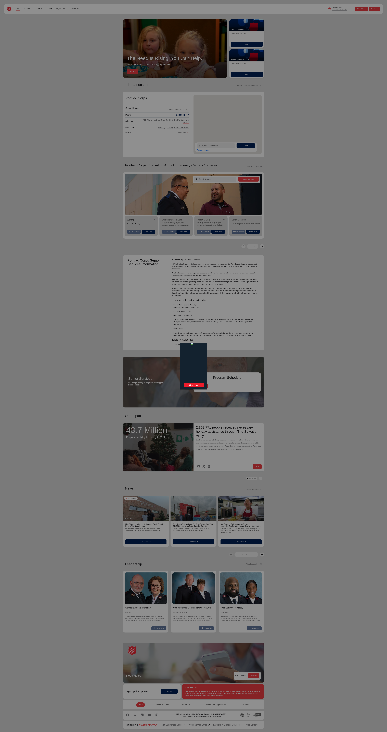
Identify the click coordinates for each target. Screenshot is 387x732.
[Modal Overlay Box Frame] (193, 366)
